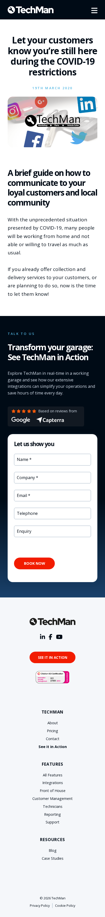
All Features (52, 775)
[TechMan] (31, 10)
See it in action (52, 657)
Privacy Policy (40, 905)
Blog (53, 850)
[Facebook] (50, 637)
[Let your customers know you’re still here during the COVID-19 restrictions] (52, 145)
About (52, 722)
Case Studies (52, 858)
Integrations (52, 782)
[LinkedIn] (42, 637)
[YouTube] (59, 637)
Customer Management (52, 798)
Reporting (52, 814)
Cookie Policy (65, 905)
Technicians (52, 806)
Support (52, 822)
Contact (52, 738)
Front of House (52, 790)
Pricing (52, 730)
